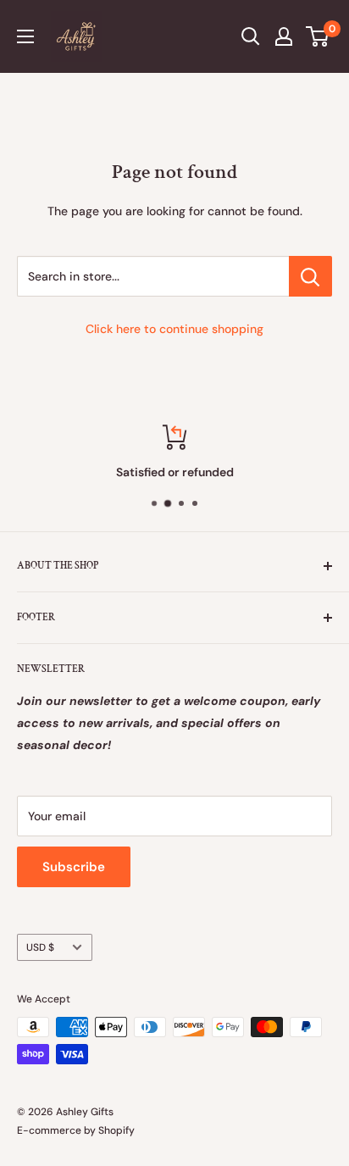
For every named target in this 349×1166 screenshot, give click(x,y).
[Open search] (250, 36)
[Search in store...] (310, 276)
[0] (318, 36)
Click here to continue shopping (174, 328)
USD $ (40, 947)
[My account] (283, 36)
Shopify (116, 1130)
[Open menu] (25, 36)
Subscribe (73, 866)
